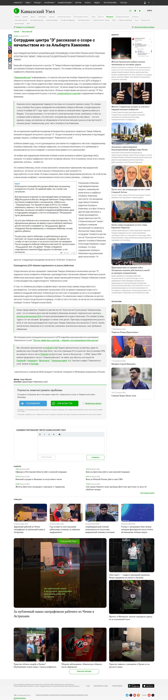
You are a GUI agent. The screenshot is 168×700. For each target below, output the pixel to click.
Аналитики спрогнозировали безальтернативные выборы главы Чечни (129, 148)
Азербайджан (42, 17)
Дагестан (101, 17)
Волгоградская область (81, 17)
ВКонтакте (44, 360)
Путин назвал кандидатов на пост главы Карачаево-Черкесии (129, 226)
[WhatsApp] (10, 44)
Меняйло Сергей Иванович (123, 363)
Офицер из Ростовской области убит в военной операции (41, 471)
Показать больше (84, 671)
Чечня (136, 20)
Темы (27, 3)
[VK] (10, 36)
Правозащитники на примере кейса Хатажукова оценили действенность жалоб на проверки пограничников (130, 270)
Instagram (32, 360)
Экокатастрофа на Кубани (144, 27)
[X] (10, 52)
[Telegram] (10, 40)
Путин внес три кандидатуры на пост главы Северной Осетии (130, 190)
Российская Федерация (67, 20)
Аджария (25, 17)
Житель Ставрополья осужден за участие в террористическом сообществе (130, 108)
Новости (17, 3)
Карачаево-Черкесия (21, 20)
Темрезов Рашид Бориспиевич (124, 332)
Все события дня (147, 493)
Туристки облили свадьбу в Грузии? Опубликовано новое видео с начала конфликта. (35, 665)
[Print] (10, 67)
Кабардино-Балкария (122, 17)
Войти (149, 10)
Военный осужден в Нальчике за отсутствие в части (39, 479)
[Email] (10, 63)
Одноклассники (59, 360)
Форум (78, 3)
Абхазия (17, 17)
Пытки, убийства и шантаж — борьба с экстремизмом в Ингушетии (65, 340)
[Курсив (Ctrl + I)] (44, 434)
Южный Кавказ (19, 23)
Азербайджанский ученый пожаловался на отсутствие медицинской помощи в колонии (100, 529)
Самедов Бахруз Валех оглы (123, 395)
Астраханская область (64, 17)
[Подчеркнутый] (49, 434)
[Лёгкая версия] (145, 3)
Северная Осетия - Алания (101, 20)
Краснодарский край (36, 20)
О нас (88, 686)
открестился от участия (68, 93)
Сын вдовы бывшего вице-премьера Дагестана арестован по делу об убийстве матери (116, 488)
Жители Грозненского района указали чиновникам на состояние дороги (128, 63)
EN (153, 2)
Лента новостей (27, 31)
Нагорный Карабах (52, 20)
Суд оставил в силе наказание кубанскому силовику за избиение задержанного (65, 529)
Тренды (37, 3)
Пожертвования (117, 686)
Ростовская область (84, 20)
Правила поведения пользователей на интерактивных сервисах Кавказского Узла (62, 695)
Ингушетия (109, 17)
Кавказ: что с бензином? (25, 27)
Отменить (95, 457)
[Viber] (10, 48)
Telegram (44, 354)
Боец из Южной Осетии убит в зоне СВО (104, 479)
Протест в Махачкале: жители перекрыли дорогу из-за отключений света (130, 618)
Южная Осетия (145, 20)
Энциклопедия (64, 3)
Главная (16, 31)
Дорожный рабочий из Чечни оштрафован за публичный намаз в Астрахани (29, 529)
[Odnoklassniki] (10, 56)
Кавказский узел (22, 77)
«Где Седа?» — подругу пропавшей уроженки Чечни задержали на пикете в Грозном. (129, 576)
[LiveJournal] (10, 60)
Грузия (93, 17)
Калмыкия (135, 17)
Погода (123, 3)
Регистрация (46, 457)
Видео (97, 3)
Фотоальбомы (110, 3)
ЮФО (28, 23)
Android (48, 348)
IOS (55, 348)
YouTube (35, 364)
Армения (52, 17)
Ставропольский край (125, 20)
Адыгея (33, 17)
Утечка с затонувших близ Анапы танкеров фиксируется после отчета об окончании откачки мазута (137, 529)
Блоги (87, 3)
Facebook (21, 360)
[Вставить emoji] (59, 434)
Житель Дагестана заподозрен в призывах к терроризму (40, 486)
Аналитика (49, 3)
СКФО (114, 20)
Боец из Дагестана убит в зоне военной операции (108, 471)
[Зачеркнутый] (53, 434)
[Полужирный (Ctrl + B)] (40, 434)
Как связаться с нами (101, 686)
